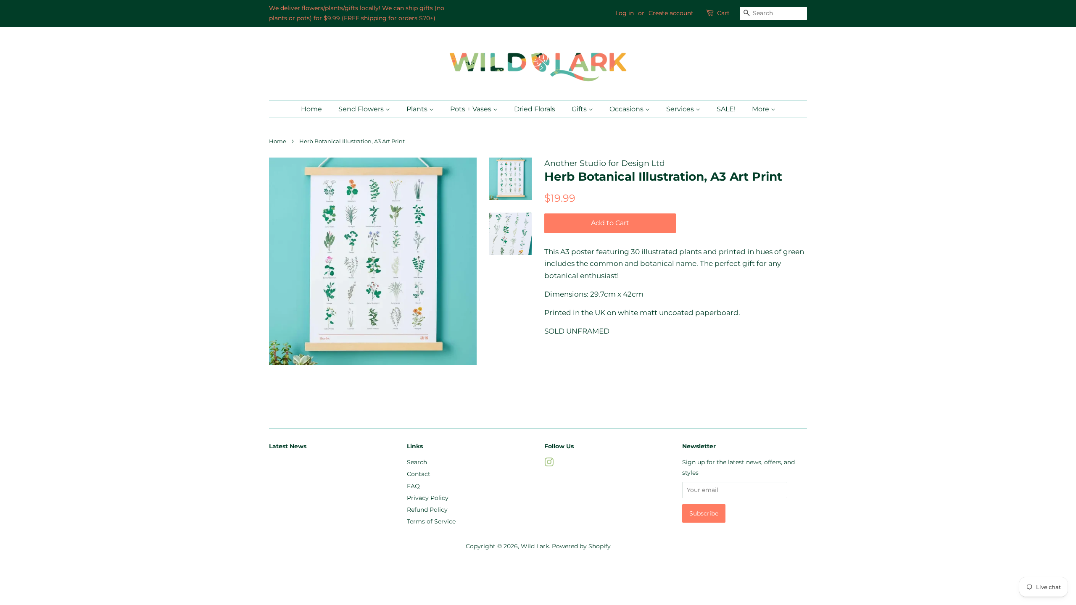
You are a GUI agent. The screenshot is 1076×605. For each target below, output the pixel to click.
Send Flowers (361, 109)
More (761, 109)
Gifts (580, 109)
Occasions (627, 109)
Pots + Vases (471, 109)
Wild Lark (535, 546)
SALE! (726, 109)
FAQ (413, 486)
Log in (624, 13)
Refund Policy (427, 509)
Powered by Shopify (581, 546)
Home (311, 109)
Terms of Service (431, 521)
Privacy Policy (427, 498)
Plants (417, 109)
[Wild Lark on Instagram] (549, 464)
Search (417, 462)
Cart (723, 13)
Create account (671, 13)
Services (681, 109)
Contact (418, 474)
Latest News (287, 446)
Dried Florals (534, 109)
